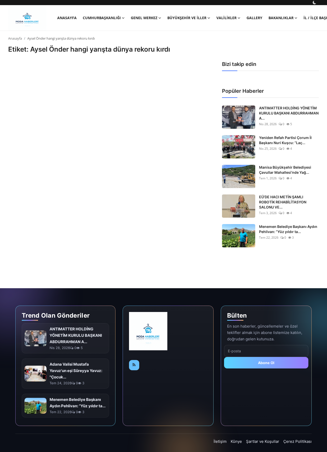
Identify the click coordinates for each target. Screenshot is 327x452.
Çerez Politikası (297, 441)
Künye (236, 441)
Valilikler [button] (226, 17)
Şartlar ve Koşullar (262, 441)
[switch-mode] (315, 2)
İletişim (220, 441)
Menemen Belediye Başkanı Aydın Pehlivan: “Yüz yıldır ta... (288, 229)
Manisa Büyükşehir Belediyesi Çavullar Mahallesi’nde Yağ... (285, 170)
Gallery (254, 17)
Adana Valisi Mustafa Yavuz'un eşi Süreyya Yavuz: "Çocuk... (76, 370)
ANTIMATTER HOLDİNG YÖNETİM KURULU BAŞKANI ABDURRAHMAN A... (289, 113)
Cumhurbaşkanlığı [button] (102, 17)
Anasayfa (67, 17)
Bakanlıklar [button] (281, 17)
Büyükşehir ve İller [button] (186, 17)
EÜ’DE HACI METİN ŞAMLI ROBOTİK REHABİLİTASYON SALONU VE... (282, 202)
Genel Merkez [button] (144, 17)
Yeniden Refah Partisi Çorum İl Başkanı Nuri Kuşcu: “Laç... (285, 140)
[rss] (134, 365)
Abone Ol (266, 363)
